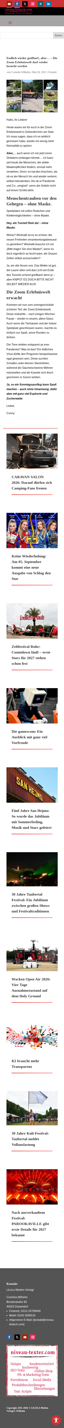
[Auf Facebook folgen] (17, 4)
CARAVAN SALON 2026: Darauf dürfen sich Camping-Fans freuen (32, 482)
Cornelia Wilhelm (20, 72)
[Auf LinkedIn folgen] (48, 4)
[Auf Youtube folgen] (9, 4)
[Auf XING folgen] (40, 4)
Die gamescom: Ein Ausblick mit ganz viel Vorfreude (29, 737)
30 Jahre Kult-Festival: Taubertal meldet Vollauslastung (30, 1139)
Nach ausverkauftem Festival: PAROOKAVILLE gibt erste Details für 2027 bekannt (30, 1223)
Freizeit (52, 72)
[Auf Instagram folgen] (32, 4)
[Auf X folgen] (25, 4)
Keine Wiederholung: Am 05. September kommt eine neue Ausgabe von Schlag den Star (31, 567)
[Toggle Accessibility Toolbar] (56, 1420)
